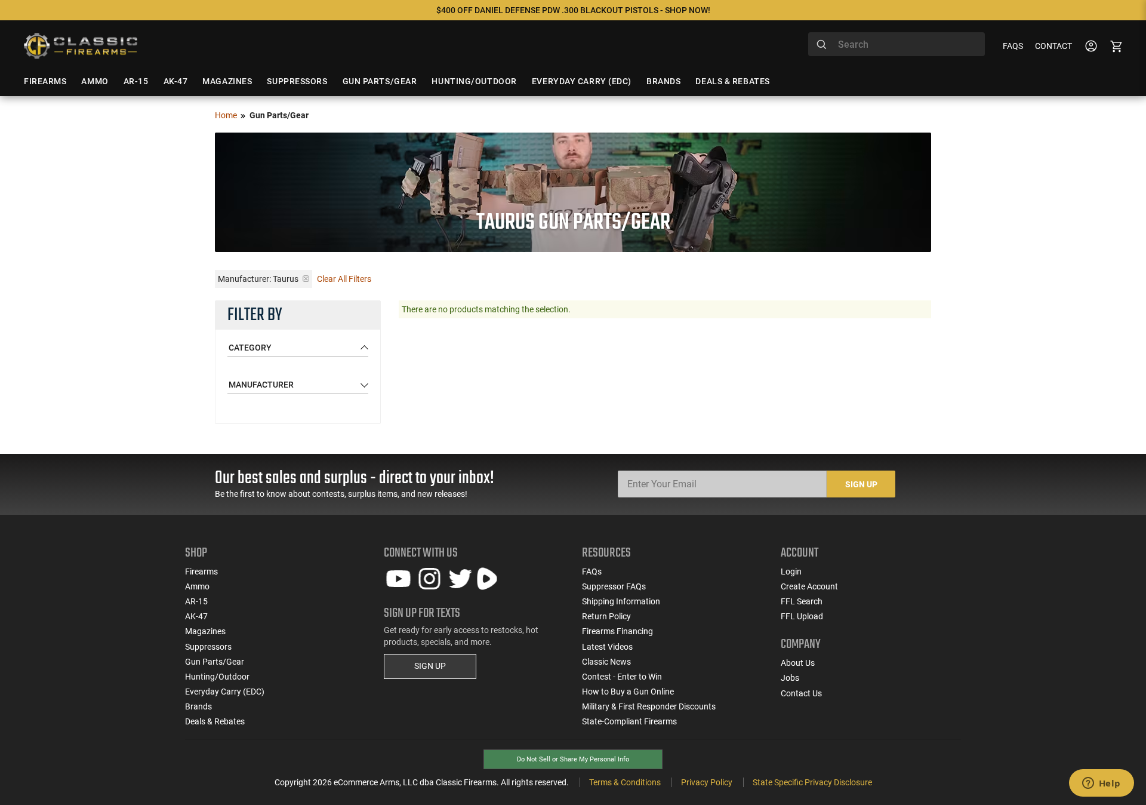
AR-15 (196, 601)
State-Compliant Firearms (629, 721)
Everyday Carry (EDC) (224, 691)
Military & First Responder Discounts (649, 706)
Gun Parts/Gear (214, 661)
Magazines (205, 631)
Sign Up (861, 484)
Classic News (606, 661)
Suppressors (208, 647)
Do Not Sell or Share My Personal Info (573, 759)
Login (791, 571)
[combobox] (896, 44)
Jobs (790, 678)
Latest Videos (607, 647)
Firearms (201, 571)
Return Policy (606, 616)
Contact (1053, 46)
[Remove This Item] (306, 278)
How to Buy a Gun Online (628, 691)
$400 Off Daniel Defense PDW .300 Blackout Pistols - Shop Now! (573, 10)
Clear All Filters (344, 279)
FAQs (1013, 46)
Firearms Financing (617, 631)
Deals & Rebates (215, 721)
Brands (198, 706)
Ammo (197, 586)
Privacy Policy (706, 782)
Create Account (809, 586)
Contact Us (801, 693)
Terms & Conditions (625, 782)
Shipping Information (621, 601)
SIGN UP (430, 666)
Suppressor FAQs (614, 586)
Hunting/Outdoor (217, 676)
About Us (798, 663)
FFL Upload (802, 616)
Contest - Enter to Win (622, 676)
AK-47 (196, 616)
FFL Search (801, 601)
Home (226, 115)
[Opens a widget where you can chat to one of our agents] (1101, 784)
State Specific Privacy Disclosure (812, 782)
